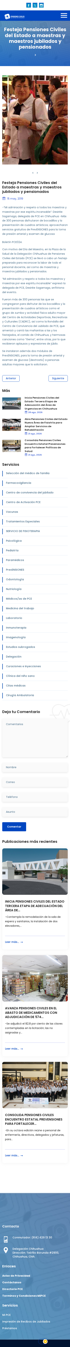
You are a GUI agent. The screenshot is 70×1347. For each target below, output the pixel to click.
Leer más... (12, 942)
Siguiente (58, 378)
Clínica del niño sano (20, 676)
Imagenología (16, 637)
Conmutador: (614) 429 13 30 (32, 1237)
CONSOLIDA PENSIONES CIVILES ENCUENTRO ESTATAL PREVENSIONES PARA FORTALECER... (33, 1119)
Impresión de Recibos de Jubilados (26, 1321)
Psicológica (14, 541)
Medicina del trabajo (20, 608)
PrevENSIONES (15, 570)
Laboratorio (14, 618)
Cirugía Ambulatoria (20, 695)
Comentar (14, 827)
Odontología (15, 579)
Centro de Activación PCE (23, 502)
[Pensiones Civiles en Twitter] (35, 5)
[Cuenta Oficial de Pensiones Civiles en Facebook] (28, 5)
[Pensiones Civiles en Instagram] (41, 5)
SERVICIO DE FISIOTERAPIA (23, 531)
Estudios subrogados (20, 647)
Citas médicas (16, 685)
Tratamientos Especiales (23, 521)
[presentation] (33, 173)
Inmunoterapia (16, 628)
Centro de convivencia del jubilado (30, 492)
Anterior (11, 378)
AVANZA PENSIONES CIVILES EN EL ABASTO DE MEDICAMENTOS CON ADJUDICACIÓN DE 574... (31, 1012)
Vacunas (12, 512)
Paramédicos (15, 560)
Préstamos (9, 1328)
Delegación (13, 656)
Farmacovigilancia (18, 483)
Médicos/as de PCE (19, 599)
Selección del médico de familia (27, 473)
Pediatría (12, 550)
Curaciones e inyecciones (23, 666)
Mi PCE (6, 1315)
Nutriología (13, 589)
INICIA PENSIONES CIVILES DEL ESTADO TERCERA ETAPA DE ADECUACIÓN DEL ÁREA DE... (34, 906)
